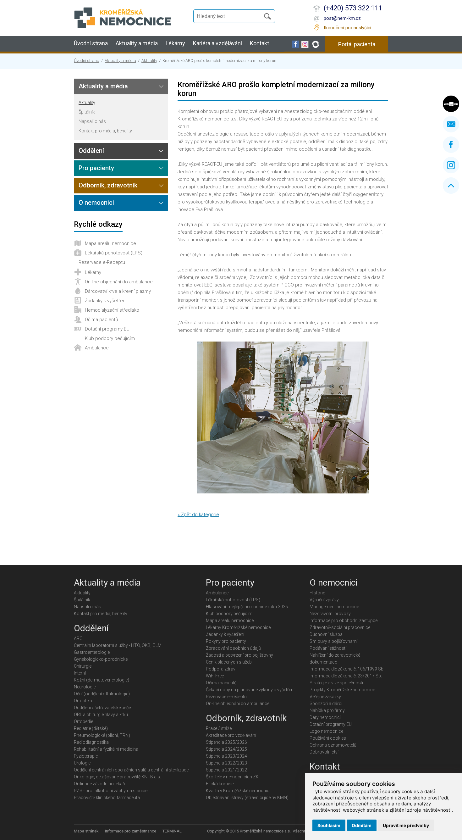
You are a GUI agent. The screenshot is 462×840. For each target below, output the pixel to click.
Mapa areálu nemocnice (110, 243)
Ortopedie (83, 721)
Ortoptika (83, 700)
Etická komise (220, 783)
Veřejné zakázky (325, 696)
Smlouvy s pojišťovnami (334, 641)
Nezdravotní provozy (330, 613)
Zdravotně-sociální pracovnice (340, 627)
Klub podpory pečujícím (110, 338)
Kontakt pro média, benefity (105, 130)
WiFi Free (215, 675)
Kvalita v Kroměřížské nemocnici (238, 790)
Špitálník (87, 111)
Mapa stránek (86, 831)
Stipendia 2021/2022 (226, 769)
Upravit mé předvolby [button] (406, 825)
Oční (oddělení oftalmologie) (102, 693)
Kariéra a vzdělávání (217, 43)
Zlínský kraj (451, 103)
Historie (317, 592)
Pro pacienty (96, 168)
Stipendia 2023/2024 (226, 756)
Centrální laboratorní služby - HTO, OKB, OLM (118, 645)
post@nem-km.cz (342, 18)
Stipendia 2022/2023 (226, 762)
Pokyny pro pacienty (226, 641)
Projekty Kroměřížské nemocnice (342, 689)
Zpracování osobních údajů (233, 648)
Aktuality (149, 60)
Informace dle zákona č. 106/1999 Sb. (347, 668)
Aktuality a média (137, 43)
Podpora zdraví (221, 668)
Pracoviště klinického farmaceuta (107, 797)
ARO (78, 638)
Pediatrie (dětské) (91, 728)
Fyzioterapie (86, 756)
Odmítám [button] (361, 825)
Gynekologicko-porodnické (101, 659)
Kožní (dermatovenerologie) (101, 679)
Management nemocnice (334, 606)
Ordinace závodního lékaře (100, 783)
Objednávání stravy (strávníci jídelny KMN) (247, 797)
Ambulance (97, 348)
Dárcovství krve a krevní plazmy (118, 291)
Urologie (82, 762)
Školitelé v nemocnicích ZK (232, 776)
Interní (80, 673)
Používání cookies (328, 738)
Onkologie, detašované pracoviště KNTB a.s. (117, 776)
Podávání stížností (328, 648)
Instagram (451, 165)
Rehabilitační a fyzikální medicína (106, 749)
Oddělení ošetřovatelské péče (102, 707)
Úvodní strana (91, 43)
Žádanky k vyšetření (105, 300)
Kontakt (259, 43)
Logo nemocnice (326, 731)
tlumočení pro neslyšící (347, 28)
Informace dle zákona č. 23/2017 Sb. (346, 675)
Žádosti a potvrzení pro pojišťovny (239, 655)
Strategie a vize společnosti (336, 682)
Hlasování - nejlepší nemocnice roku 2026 (247, 606)
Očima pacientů (101, 319)
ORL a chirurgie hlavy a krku (101, 714)
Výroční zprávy (324, 599)
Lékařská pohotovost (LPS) (113, 253)
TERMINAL (172, 831)
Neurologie (85, 686)
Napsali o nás (92, 121)
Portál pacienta (356, 44)
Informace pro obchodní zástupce (343, 620)
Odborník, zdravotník (108, 185)
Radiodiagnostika (91, 742)
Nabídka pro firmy (327, 710)
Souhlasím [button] (328, 825)
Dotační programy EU (107, 329)
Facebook (451, 144)
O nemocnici (96, 202)
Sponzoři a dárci (326, 703)
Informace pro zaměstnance (130, 831)
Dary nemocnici (325, 717)
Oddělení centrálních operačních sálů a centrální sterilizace (131, 769)
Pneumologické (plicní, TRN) (102, 735)
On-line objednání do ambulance (119, 282)
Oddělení (91, 150)
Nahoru (451, 185)
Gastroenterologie (92, 652)
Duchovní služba (326, 634)
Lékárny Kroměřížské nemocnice (238, 627)
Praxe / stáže (219, 728)
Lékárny (175, 43)
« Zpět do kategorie (198, 514)
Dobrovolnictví (324, 751)
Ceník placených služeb (229, 662)
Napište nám (451, 124)
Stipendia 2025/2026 (226, 742)
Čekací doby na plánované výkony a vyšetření (250, 689)
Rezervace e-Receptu (102, 262)
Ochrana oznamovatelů (333, 745)
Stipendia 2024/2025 (226, 749)
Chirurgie (82, 666)
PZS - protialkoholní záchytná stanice (110, 790)
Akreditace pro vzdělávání (231, 735)
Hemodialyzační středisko (112, 310)
